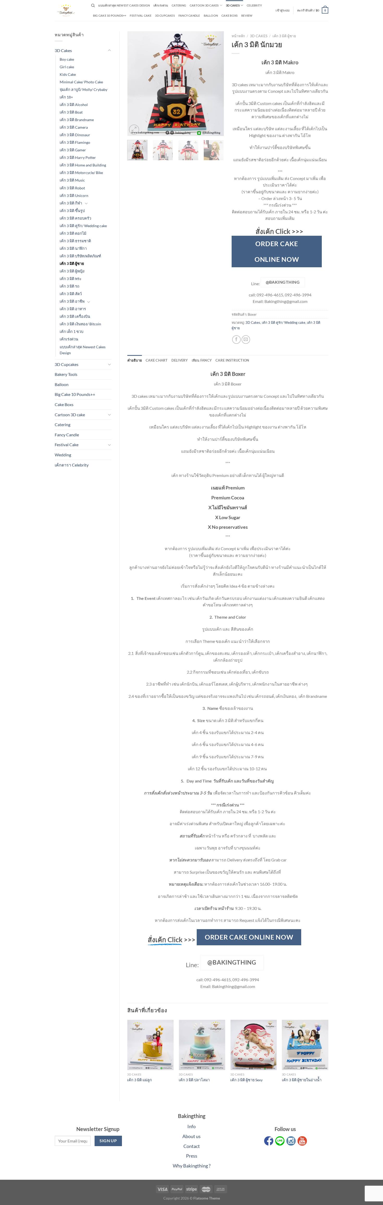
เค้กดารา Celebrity (72, 464)
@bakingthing (283, 282)
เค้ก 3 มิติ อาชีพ (72, 301)
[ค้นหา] (93, 5)
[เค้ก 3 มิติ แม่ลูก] (150, 1045)
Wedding (63, 454)
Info (191, 1126)
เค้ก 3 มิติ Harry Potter (78, 157)
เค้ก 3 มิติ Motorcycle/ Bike (81, 172)
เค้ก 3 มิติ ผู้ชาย (72, 263)
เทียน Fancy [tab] (202, 360)
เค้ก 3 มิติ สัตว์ (71, 293)
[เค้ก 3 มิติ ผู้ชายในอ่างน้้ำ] (305, 1045)
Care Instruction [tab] (232, 360)
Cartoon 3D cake (70, 414)
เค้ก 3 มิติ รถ (69, 286)
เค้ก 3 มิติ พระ (71, 278)
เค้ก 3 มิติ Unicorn (74, 195)
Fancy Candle (189, 15)
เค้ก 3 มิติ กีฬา (71, 203)
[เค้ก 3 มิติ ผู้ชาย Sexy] (253, 1045)
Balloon (211, 15)
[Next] (215, 83)
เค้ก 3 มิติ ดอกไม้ (73, 233)
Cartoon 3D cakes (204, 5)
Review (246, 15)
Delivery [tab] (179, 360)
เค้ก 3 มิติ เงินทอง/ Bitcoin (80, 324)
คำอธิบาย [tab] (134, 360)
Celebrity (254, 5)
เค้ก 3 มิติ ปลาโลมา (194, 1080)
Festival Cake (66, 444)
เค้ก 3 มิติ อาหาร (73, 309)
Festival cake (140, 15)
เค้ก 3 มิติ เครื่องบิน (75, 316)
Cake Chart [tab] (157, 360)
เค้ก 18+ (66, 97)
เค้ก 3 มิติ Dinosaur (75, 135)
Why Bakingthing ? (192, 1166)
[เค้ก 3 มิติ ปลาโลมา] (202, 1045)
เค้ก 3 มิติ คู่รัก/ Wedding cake (83, 225)
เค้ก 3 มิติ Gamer (73, 150)
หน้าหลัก (238, 36)
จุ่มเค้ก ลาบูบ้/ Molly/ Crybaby (83, 89)
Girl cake (67, 67)
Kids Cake (68, 74)
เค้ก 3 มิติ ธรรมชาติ (75, 241)
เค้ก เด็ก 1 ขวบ (71, 331)
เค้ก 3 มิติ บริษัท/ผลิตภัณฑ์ (80, 256)
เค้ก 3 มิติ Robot (72, 188)
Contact (191, 1146)
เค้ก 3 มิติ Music (72, 180)
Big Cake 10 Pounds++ (109, 15)
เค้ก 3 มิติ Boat (71, 112)
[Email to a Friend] (246, 339)
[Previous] (135, 83)
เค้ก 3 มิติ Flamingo (75, 142)
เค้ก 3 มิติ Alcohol (74, 104)
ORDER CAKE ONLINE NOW (277, 251)
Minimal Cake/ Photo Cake (81, 82)
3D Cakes (233, 5)
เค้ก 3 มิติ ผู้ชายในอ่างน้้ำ (302, 1080)
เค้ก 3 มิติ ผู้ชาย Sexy (246, 1080)
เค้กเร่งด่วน (160, 5)
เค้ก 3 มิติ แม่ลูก (139, 1080)
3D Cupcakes (165, 15)
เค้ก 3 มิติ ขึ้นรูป (72, 210)
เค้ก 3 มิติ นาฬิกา (73, 248)
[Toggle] (109, 50)
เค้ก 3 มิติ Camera (74, 127)
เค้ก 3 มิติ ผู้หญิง (72, 271)
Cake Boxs (229, 15)
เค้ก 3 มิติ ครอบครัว (75, 218)
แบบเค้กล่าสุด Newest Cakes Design (124, 5)
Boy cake (67, 59)
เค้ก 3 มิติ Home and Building (83, 165)
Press (191, 1156)
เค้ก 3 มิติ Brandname (77, 119)
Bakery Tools (66, 374)
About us (191, 1136)
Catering (179, 5)
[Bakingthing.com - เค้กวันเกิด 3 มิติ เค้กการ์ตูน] (69, 10)
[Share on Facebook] (236, 339)
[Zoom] (134, 130)
